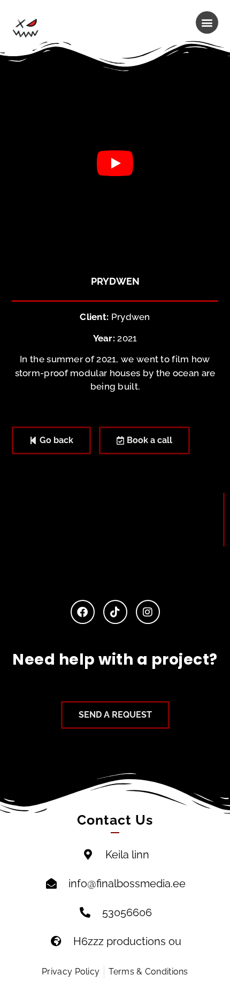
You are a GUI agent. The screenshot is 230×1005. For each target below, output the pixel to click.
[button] (207, 22)
